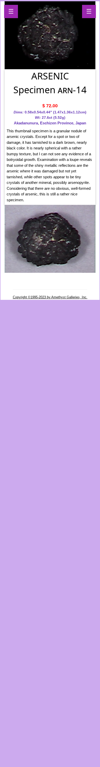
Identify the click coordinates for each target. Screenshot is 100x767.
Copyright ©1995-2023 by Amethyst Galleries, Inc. (50, 297)
